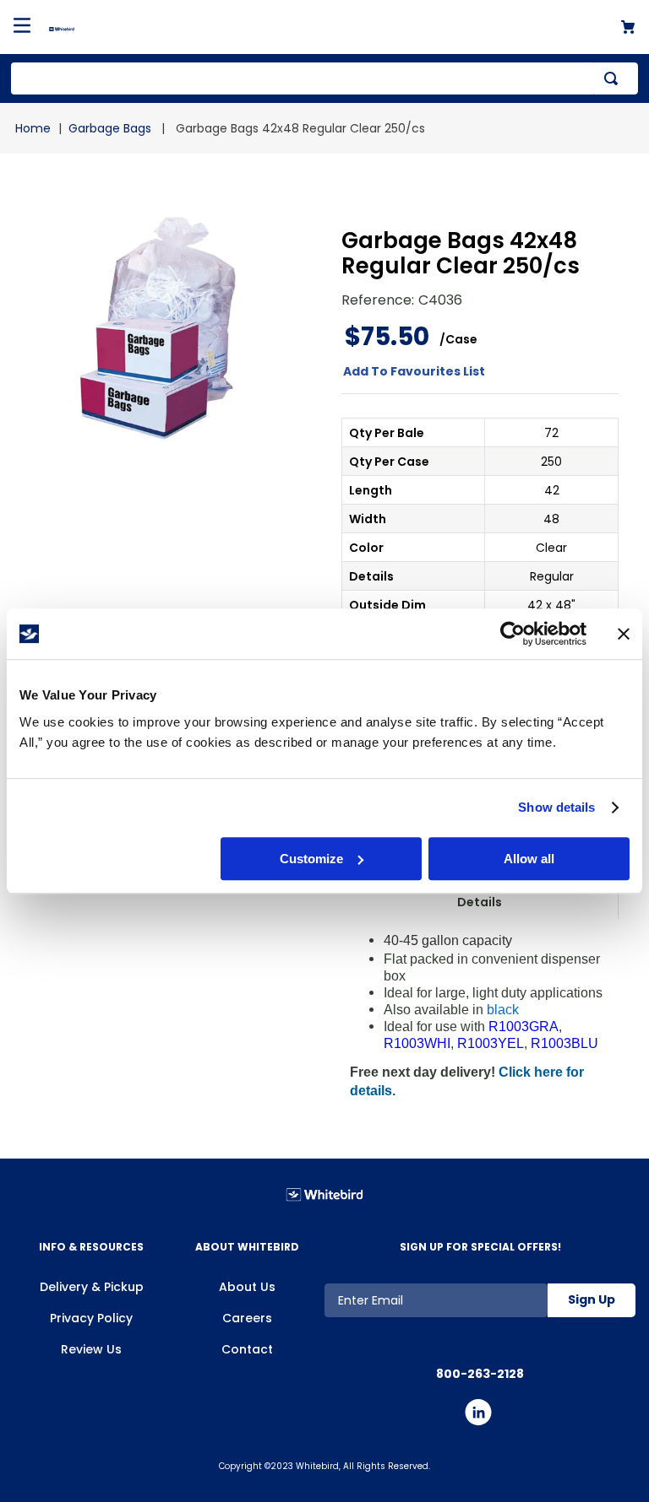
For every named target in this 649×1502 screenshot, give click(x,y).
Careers (247, 1318)
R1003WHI (417, 1043)
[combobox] (324, 78)
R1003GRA (523, 1026)
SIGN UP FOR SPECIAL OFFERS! (480, 1247)
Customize (311, 858)
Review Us (91, 1349)
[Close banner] (624, 634)
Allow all (529, 858)
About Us (247, 1286)
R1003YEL (490, 1043)
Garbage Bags (109, 128)
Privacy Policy (91, 1318)
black (503, 1009)
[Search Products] (614, 78)
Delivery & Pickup (92, 1286)
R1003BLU (564, 1043)
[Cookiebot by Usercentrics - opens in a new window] (512, 633)
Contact (247, 1349)
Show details (556, 807)
